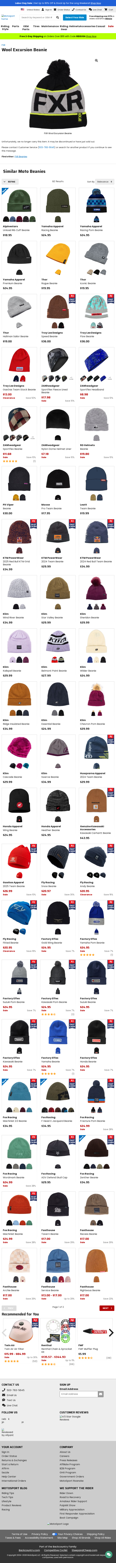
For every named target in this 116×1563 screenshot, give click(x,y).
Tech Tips (7, 1497)
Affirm (5, 1468)
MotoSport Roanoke (72, 1481)
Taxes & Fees (13, 1537)
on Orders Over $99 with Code (58, 36)
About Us (65, 1452)
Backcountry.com (29, 1550)
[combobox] (104, 182)
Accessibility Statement (39, 1537)
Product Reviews (11, 1505)
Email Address (69, 1389)
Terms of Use (19, 1534)
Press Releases (68, 1460)
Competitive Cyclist (56, 1550)
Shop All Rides (103, 1537)
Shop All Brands (81, 1537)
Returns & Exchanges (14, 1460)
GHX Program (68, 1472)
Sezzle (5, 1472)
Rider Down (66, 1493)
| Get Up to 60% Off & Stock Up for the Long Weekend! (58, 3)
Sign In (5, 1452)
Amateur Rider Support (73, 1501)
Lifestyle (6, 1501)
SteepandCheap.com (84, 1550)
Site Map (62, 1537)
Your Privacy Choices (70, 1534)
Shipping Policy (96, 1534)
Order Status (9, 1456)
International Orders (14, 1481)
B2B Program (67, 1468)
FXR (3, 45)
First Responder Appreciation (77, 1513)
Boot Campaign (69, 1517)
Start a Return (10, 1464)
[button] (95, 9)
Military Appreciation (72, 1509)
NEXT (106, 1308)
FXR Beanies (21, 156)
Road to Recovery (70, 1497)
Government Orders (72, 1476)
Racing (6, 1509)
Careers (64, 1456)
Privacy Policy (40, 1534)
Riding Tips (8, 1493)
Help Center (9, 1476)
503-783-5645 (46, 147)
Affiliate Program (70, 1464)
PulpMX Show (67, 1505)
